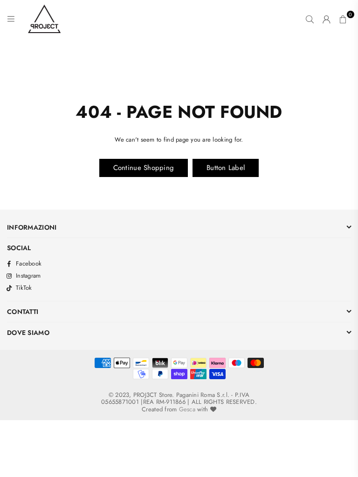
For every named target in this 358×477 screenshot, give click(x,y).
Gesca (187, 409)
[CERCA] (310, 19)
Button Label (226, 168)
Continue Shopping (143, 168)
